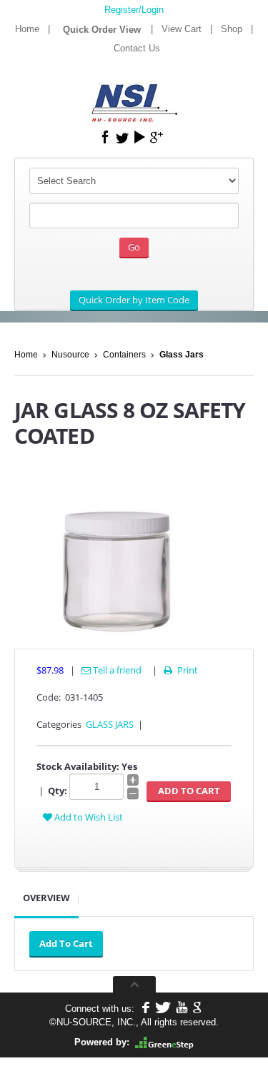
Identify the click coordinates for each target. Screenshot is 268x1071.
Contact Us (137, 48)
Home (27, 29)
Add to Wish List (87, 817)
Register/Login (134, 9)
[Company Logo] (134, 93)
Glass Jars (181, 355)
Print (181, 670)
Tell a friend (116, 670)
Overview (46, 897)
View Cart (182, 29)
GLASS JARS (110, 724)
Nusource (70, 355)
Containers (124, 355)
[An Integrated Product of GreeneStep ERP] (164, 1042)
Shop (231, 29)
